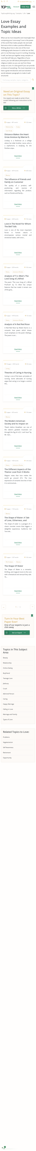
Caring (5, 699)
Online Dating (7, 668)
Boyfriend (6, 673)
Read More (18, 156)
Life (24, 13)
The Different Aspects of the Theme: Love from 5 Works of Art (17, 470)
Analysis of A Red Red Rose (17, 324)
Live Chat (4, 1)
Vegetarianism (8, 742)
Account (16, 7)
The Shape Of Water (13, 566)
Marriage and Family (10, 714)
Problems (6, 737)
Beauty (5, 658)
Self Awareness (8, 747)
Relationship (7, 663)
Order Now (25, 7)
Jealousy (6, 683)
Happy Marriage (8, 704)
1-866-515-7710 (1, 1)
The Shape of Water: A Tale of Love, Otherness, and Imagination (16, 519)
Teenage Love (7, 678)
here (30, 1)
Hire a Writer (16, 108)
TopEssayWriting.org (8, 13)
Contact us (7, 1)
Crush (5, 689)
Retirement (7, 753)
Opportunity (7, 758)
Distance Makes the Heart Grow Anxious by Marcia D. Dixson (17, 135)
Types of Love (7, 719)
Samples (19, 13)
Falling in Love (8, 709)
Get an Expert (17, 633)
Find (32, 80)
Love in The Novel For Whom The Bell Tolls (17, 225)
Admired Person (8, 694)
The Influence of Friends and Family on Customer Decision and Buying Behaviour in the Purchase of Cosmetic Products (17, 180)
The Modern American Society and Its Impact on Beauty (16, 422)
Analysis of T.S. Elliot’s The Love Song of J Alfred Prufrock (16, 277)
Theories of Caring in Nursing (17, 372)
